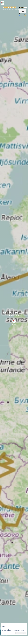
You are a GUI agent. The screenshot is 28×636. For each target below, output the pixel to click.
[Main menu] (25, 8)
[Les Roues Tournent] (2, 2)
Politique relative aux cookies (18, 630)
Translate (24, 15)
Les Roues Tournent (9, 7)
